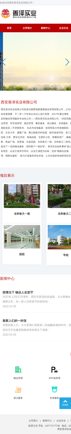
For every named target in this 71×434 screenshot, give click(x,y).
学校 (66, 255)
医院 (22, 254)
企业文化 (61, 420)
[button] (4, 62)
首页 (9, 28)
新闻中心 (45, 28)
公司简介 (27, 28)
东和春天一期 (22, 213)
